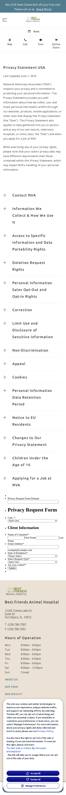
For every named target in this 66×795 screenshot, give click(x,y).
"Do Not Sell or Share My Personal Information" (26, 750)
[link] (33, 19)
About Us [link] (11, 679)
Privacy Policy (45, 731)
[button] (4, 19)
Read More (44, 9)
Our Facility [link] (13, 694)
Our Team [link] (11, 686)
